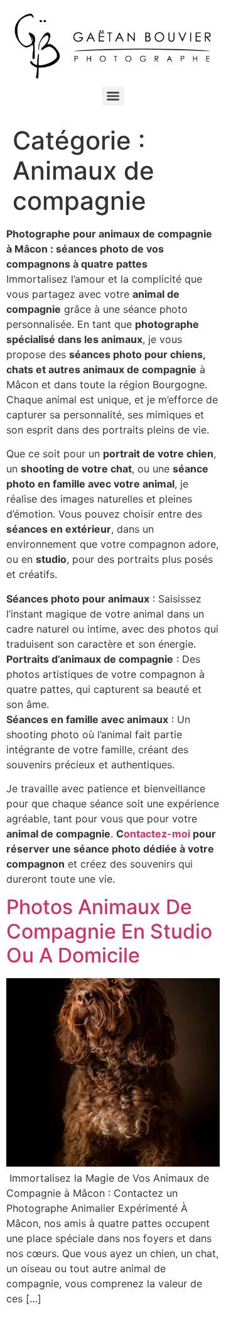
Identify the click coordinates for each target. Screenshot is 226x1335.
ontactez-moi (157, 833)
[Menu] (113, 96)
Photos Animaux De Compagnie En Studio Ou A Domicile (109, 931)
